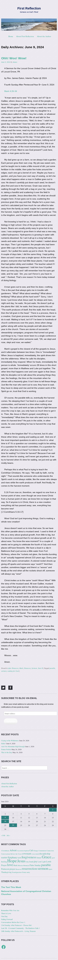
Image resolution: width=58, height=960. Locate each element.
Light (44, 861)
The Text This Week (11, 887)
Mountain (26, 865)
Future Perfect (6, 749)
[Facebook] (10, 688)
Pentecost (27, 668)
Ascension (20, 851)
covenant (26, 853)
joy (35, 861)
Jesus (21, 860)
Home (10, 36)
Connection (50, 851)
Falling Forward (7, 919)
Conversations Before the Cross (11, 854)
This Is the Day (6, 752)
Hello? (3, 743)
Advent (13, 850)
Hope (12, 860)
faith (19, 857)
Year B (40, 668)
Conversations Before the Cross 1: (13, 922)
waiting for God (13, 671)
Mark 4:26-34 (10, 91)
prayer (12, 868)
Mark (21, 668)
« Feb (3, 835)
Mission (20, 865)
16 (5, 821)
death (37, 854)
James (15, 62)
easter (4, 857)
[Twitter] (3, 688)
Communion (42, 851)
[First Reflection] (29, 25)
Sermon (34, 668)
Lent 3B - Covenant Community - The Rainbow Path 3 (20, 928)
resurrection (29, 868)
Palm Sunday (35, 865)
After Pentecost (13, 668)
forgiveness (29, 857)
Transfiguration (17, 872)
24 (13, 825)
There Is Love (6, 913)
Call (31, 850)
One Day (4, 916)
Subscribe (11, 721)
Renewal (18, 869)
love (10, 864)
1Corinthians (5, 851)
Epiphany (12, 857)
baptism (26, 851)
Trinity (24, 872)
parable (52, 668)
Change (35, 851)
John (27, 862)
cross (33, 854)
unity (28, 872)
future (39, 857)
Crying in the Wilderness (10, 740)
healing (4, 861)
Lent (39, 861)
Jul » (8, 835)
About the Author (44, 36)
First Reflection (29, 8)
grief (53, 858)
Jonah (31, 861)
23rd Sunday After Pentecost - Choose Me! (16, 925)
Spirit (50, 869)
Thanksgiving (6, 872)
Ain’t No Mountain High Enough (13, 746)
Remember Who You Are (10, 910)
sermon (4, 671)
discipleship (44, 853)
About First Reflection (25, 36)
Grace (46, 856)
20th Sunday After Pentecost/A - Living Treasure (18, 931)
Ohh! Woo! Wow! (13, 58)
